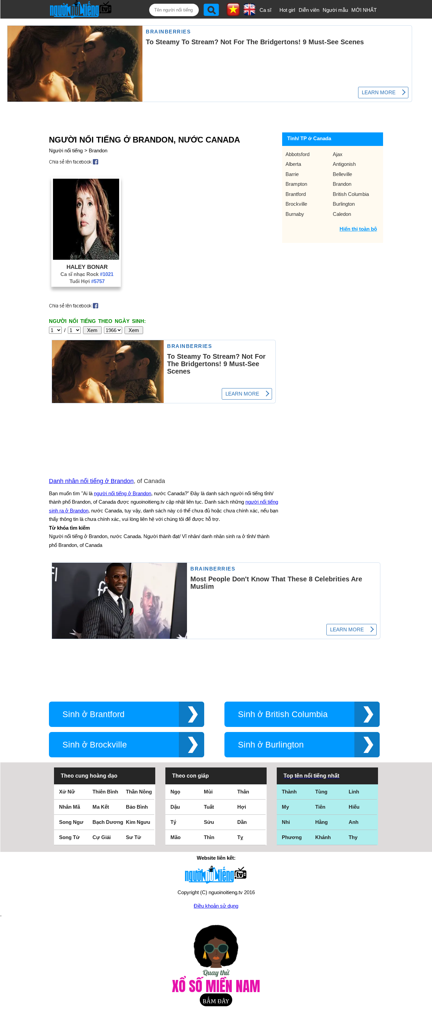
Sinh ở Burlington (271, 744)
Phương (292, 837)
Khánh (323, 837)
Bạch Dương (107, 822)
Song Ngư (71, 822)
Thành (289, 791)
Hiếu (354, 807)
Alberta (293, 164)
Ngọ (175, 791)
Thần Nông (139, 791)
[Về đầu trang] (425, 1003)
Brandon (98, 150)
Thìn (209, 837)
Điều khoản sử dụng (216, 906)
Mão (175, 837)
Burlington (344, 204)
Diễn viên (309, 10)
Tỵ (240, 837)
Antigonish (344, 164)
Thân (243, 791)
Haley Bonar (87, 267)
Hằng (321, 822)
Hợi (241, 807)
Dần (242, 822)
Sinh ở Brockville (94, 744)
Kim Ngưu (138, 822)
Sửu (209, 822)
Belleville (342, 174)
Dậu (175, 807)
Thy (353, 837)
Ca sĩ (265, 10)
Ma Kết (100, 807)
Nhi (286, 822)
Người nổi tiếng (66, 150)
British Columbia (351, 194)
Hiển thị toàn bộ (358, 229)
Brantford (296, 194)
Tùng (321, 791)
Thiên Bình (105, 791)
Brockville (296, 204)
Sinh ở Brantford (93, 714)
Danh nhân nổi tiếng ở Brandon (91, 481)
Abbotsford (297, 154)
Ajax (338, 154)
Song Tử (69, 837)
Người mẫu (335, 10)
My (285, 807)
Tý (173, 822)
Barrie (292, 174)
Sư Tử (133, 837)
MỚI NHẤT (364, 10)
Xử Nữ (67, 791)
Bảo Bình (137, 807)
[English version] (249, 13)
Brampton (296, 184)
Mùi (208, 791)
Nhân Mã (69, 807)
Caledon (342, 214)
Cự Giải (101, 837)
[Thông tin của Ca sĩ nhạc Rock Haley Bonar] (86, 258)
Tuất (209, 807)
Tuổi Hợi (87, 281)
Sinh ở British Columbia (283, 714)
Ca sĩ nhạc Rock (86, 274)
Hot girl (287, 10)
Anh (353, 822)
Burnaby (295, 214)
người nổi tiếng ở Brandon (122, 493)
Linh (354, 791)
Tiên (320, 807)
